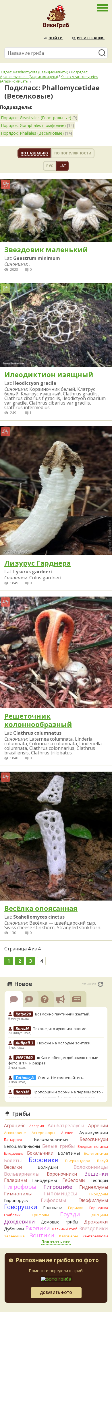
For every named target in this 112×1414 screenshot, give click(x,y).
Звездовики (93, 1228)
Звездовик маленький (46, 250)
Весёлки (13, 1167)
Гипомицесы (60, 1193)
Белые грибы (58, 1146)
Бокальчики (40, 1153)
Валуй (102, 1160)
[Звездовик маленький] (56, 210)
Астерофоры (43, 1132)
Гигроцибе (57, 1186)
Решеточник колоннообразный (38, 720)
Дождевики (19, 1221)
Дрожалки (96, 1222)
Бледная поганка (93, 1146)
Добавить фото (56, 1292)
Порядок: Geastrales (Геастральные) (36, 117)
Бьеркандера (77, 1160)
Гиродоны (98, 1194)
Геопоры (99, 1180)
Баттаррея (13, 1139)
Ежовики (37, 1228)
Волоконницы (91, 1167)
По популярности (72, 153)
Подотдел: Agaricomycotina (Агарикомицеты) (44, 74)
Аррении (98, 1125)
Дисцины (99, 1214)
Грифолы (40, 1214)
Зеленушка (14, 1236)
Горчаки (76, 1207)
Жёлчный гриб (65, 1229)
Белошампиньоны (22, 1146)
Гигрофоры (20, 1187)
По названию (34, 153)
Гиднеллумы (93, 1187)
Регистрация (91, 37)
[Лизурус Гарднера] (56, 491)
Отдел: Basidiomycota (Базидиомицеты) (34, 72)
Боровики (44, 1160)
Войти (56, 37)
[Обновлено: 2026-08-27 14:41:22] (100, 984)
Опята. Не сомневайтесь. (61, 1077)
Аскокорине (15, 1132)
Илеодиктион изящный (48, 374)
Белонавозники (51, 1139)
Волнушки (48, 1167)
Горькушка (98, 1207)
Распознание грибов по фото (57, 1261)
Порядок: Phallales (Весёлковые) (32, 133)
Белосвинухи (94, 1139)
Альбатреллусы (66, 1125)
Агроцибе (15, 1125)
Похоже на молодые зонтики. (64, 1043)
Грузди (70, 1214)
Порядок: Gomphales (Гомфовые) (33, 125)
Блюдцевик (13, 1153)
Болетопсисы (96, 1153)
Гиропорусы (16, 1200)
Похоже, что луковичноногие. (60, 1028)
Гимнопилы (18, 1194)
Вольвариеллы (22, 1173)
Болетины (69, 1153)
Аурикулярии (93, 1132)
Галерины (15, 1180)
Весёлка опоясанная (41, 908)
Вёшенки (96, 1173)
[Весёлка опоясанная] (56, 836)
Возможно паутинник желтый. (62, 1014)
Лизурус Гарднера (37, 563)
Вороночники (62, 1174)
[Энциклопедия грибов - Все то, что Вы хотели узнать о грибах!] (56, 18)
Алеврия (36, 1125)
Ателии (67, 1132)
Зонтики (42, 1235)
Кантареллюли (95, 1236)
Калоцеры (68, 1236)
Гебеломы (73, 1180)
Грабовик (12, 1215)
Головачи (52, 1207)
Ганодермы (44, 1180)
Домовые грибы (59, 1222)
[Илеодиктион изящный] (56, 325)
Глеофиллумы (93, 1200)
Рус (49, 165)
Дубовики (14, 1228)
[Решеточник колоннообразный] (56, 653)
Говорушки (20, 1207)
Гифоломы (53, 1200)
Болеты (13, 1160)
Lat (62, 165)
